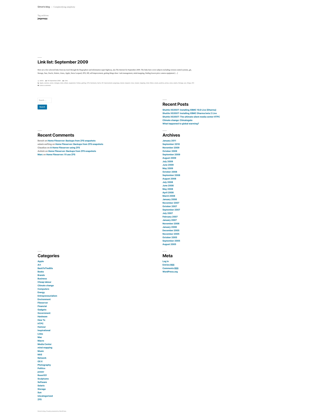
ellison (66, 83)
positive (161, 83)
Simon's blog (44, 7)
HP (102, 83)
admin (42, 80)
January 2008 (169, 199)
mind (147, 83)
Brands (41, 275)
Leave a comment (45, 85)
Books (41, 271)
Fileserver (43, 302)
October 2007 (169, 206)
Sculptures (43, 378)
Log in (165, 261)
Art (39, 265)
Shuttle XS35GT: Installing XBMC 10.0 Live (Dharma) (189, 110)
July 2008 (167, 182)
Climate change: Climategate (177, 120)
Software (42, 382)
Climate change (46, 285)
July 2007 (167, 213)
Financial (42, 306)
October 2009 (169, 151)
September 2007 (171, 209)
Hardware (93, 83)
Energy (41, 292)
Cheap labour (44, 282)
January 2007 (169, 220)
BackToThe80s (45, 268)
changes (56, 83)
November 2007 (170, 203)
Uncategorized (45, 396)
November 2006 (170, 223)
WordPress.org (170, 271)
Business (42, 278)
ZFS (193, 83)
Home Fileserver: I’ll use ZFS (60, 154)
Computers (43, 289)
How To (41, 320)
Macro (41, 340)
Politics (41, 368)
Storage (180, 83)
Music (41, 351)
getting (83, 83)
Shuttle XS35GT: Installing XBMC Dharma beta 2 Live (189, 113)
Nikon (152, 83)
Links (66, 80)
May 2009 (167, 168)
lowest (137, 83)
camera (46, 83)
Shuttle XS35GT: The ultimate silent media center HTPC (191, 116)
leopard (127, 83)
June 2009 (168, 165)
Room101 (42, 375)
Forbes (78, 83)
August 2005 (169, 244)
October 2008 (169, 172)
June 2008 (168, 185)
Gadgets (42, 309)
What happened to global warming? (180, 123)
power (41, 371)
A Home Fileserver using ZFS (65, 147)
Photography (44, 365)
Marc (40, 154)
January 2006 (169, 227)
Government (44, 313)
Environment (44, 299)
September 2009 (171, 154)
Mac (40, 337)
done (61, 83)
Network (42, 358)
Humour (42, 327)
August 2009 (169, 158)
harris (99, 83)
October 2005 (169, 237)
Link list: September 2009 (63, 61)
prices (167, 83)
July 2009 (167, 161)
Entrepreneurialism (47, 296)
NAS (40, 354)
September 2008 (171, 175)
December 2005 (170, 230)
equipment (72, 83)
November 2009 (170, 147)
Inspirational (44, 330)
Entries (168, 265)
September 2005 (171, 240)
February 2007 (170, 216)
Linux (132, 83)
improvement (108, 83)
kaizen (122, 83)
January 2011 (169, 140)
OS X (40, 361)
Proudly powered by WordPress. (56, 411)
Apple (41, 83)
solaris (175, 83)
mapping (142, 83)
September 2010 (171, 144)
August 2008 (169, 178)
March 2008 (168, 196)
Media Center (45, 344)
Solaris (41, 385)
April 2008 (168, 192)
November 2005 (170, 234)
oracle (156, 83)
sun (185, 83)
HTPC (41, 323)
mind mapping (45, 347)
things (189, 83)
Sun (39, 392)
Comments (170, 268)
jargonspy (116, 83)
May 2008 (167, 189)
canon (51, 83)
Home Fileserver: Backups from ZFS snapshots (72, 140)
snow (171, 83)
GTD (88, 83)
